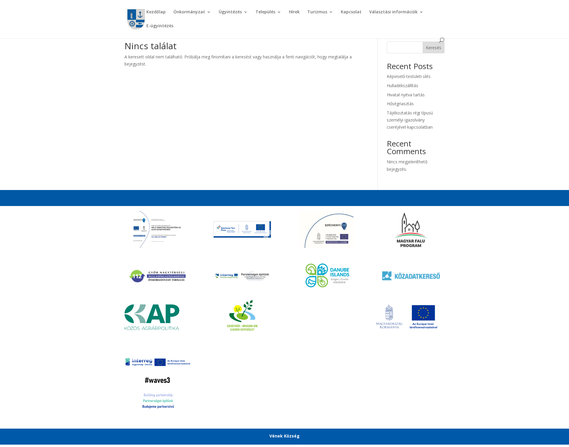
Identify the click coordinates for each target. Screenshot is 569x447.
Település (265, 12)
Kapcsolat (351, 12)
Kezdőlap (156, 12)
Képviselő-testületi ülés (409, 76)
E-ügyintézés (159, 26)
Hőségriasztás (400, 103)
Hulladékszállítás (402, 85)
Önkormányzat (189, 12)
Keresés (433, 47)
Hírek (294, 12)
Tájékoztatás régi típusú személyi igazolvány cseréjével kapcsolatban (410, 120)
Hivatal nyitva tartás (406, 95)
